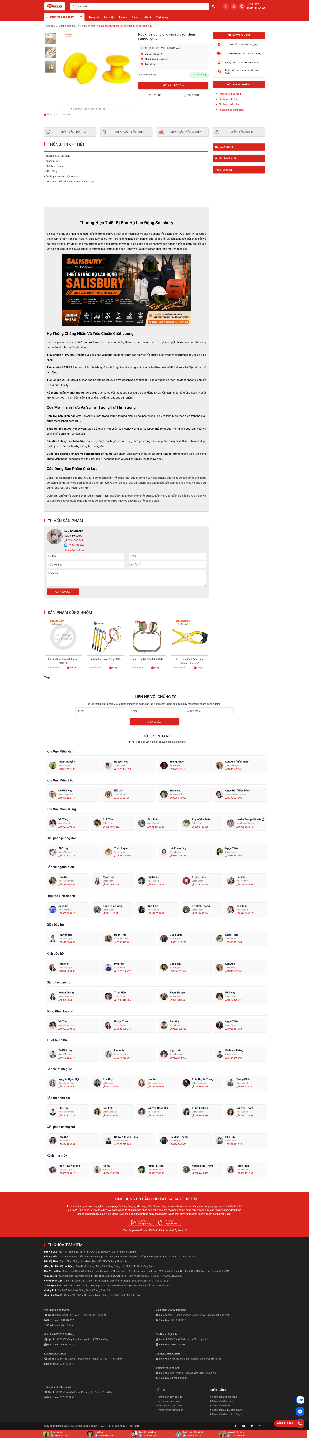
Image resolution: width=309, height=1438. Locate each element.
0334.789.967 (75, 540)
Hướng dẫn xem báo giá (170, 1396)
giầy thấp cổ (101, 1275)
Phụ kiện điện (87, 25)
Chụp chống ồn (75, 1261)
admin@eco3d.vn (64, 1325)
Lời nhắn (53, 573)
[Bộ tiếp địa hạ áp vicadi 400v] (105, 636)
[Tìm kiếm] (213, 6)
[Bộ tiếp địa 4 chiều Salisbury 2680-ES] (63, 636)
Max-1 (88, 1261)
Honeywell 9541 (117, 1275)
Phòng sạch (147, 1266)
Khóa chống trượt (82, 1290)
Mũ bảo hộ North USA (82, 1251)
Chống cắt (69, 1295)
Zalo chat (193, 95)
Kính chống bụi (111, 1256)
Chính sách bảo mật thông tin (227, 1414)
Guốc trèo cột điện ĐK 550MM (147, 659)
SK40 (159, 1280)
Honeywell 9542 (136, 1275)
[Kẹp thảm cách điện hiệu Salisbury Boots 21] (189, 636)
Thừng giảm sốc (102, 1290)
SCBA (226, 1271)
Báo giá (73, 667)
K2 (147, 1275)
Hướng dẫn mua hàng (230, 93)
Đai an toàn (64, 1290)
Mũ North (117, 1251)
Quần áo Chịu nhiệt (131, 1295)
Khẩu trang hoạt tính (145, 1271)
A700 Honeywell (67, 1256)
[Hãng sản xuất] (69, 35)
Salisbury (163, 59)
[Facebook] (236, 1425)
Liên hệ (147, 17)
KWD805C (166, 1275)
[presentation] (207, 635)
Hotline (156, 95)
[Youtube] (244, 1425)
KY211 (176, 1256)
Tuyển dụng (162, 17)
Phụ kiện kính (189, 1256)
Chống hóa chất (110, 1295)
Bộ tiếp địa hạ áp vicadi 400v (105, 659)
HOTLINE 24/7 (253, 4)
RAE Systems (164, 1285)
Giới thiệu (109, 17)
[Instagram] (260, 1425)
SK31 (152, 1280)
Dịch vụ (123, 17)
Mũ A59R (63, 1251)
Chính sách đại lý (221, 1405)
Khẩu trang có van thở (100, 1271)
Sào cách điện (139, 1280)
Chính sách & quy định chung (227, 1409)
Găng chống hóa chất (119, 1266)
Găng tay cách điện (74, 1280)
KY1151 (167, 1256)
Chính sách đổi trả (228, 99)
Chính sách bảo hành (229, 104)
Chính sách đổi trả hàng (224, 1396)
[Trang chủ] (54, 6)
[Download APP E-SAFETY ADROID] (226, 6)
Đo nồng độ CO (98, 1285)
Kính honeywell (153, 1256)
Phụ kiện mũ (129, 1251)
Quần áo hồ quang (120, 1280)
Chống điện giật (67, 25)
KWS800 (177, 1275)
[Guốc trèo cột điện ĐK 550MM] (147, 636)
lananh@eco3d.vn (74, 550)
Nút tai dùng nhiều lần (115, 1261)
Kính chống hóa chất (132, 1256)
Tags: (47, 677)
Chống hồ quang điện (88, 1295)
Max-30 (97, 1261)
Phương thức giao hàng (170, 1405)
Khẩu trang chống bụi (74, 1271)
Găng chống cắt (97, 1266)
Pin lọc (201, 1271)
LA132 (136, 1266)
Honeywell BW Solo (118, 1285)
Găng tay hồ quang (97, 1280)
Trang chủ (94, 17)
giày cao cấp (66, 1275)
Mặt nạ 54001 (166, 1271)
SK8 (166, 1280)
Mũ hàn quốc (103, 1251)
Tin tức (135, 17)
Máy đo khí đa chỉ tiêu (142, 1285)
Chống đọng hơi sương (90, 1256)
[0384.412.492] (300, 1423)
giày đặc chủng (83, 1275)
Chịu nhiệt (81, 1266)
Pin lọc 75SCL (214, 1271)
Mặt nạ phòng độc (185, 1271)
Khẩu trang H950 (123, 1271)
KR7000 (155, 1275)
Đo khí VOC (82, 1285)
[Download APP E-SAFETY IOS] (234, 6)
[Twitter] (252, 1425)
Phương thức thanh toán (231, 110)
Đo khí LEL (68, 1285)
